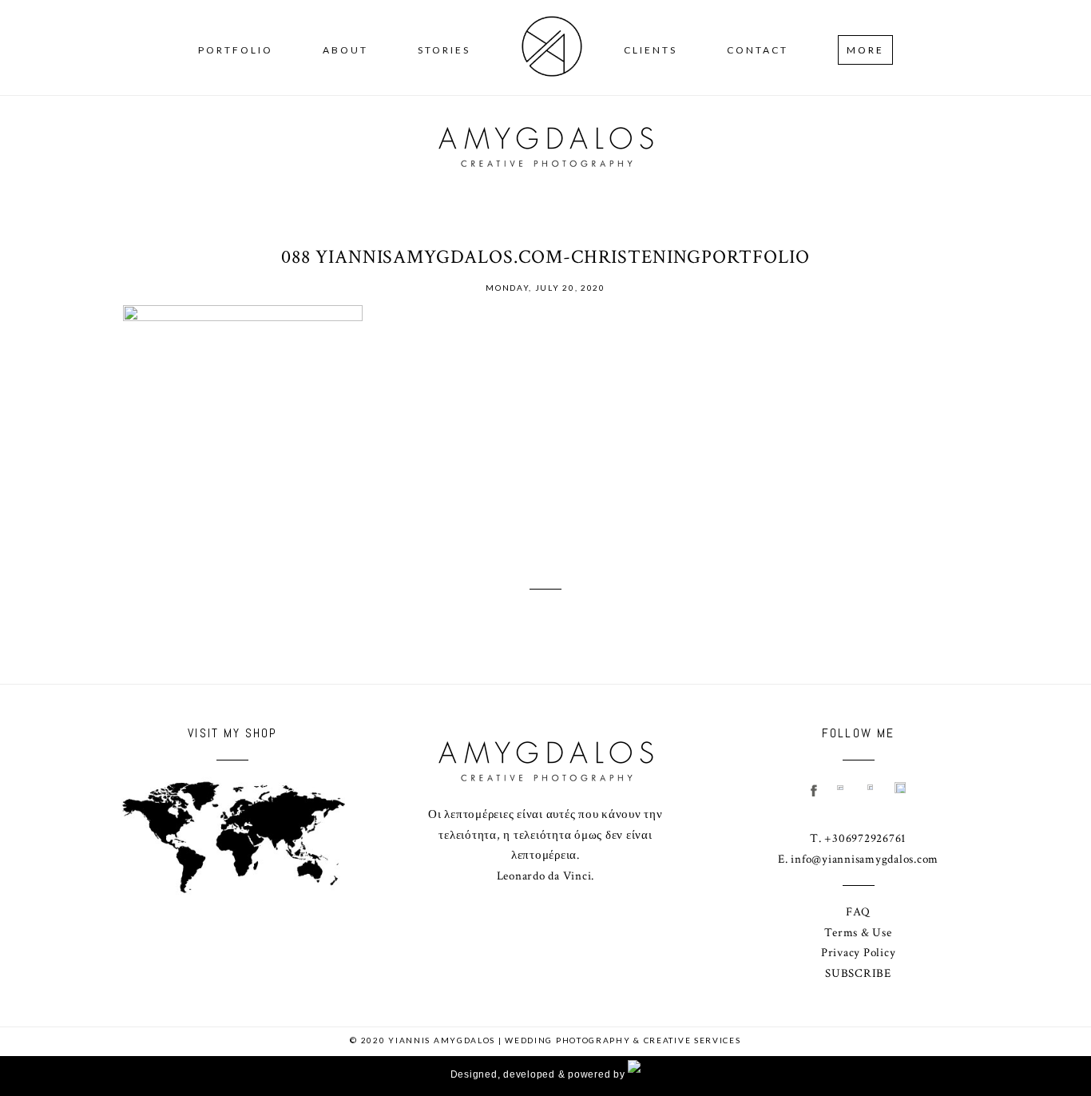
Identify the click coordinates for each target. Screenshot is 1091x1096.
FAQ (858, 911)
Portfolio (235, 50)
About (345, 50)
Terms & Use (857, 932)
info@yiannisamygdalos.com (864, 859)
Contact (757, 50)
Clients (650, 50)
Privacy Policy (858, 952)
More (865, 50)
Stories (444, 50)
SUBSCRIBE (858, 973)
